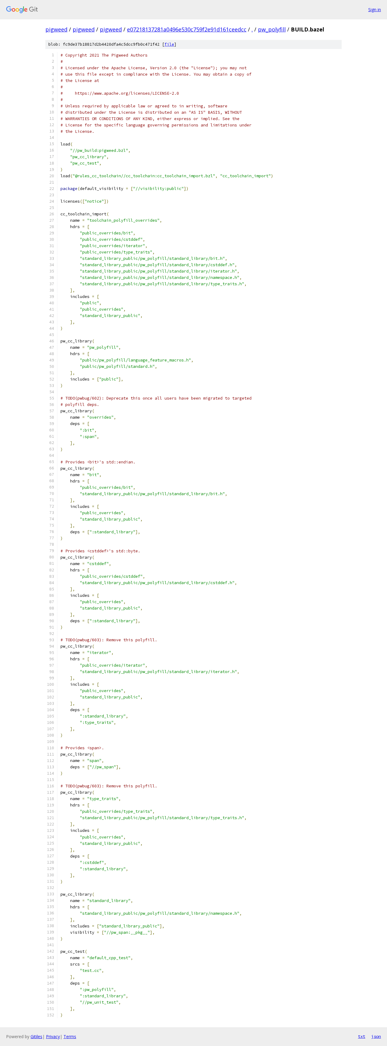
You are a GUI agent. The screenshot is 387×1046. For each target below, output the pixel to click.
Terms (69, 1036)
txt (361, 1036)
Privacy (53, 1036)
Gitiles (36, 1036)
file (169, 44)
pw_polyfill (272, 29)
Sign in (374, 9)
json (376, 1036)
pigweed (56, 29)
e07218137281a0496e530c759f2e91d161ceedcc (186, 29)
